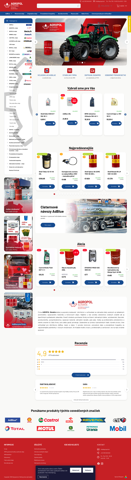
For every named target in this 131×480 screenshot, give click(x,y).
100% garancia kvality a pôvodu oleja (14, 452)
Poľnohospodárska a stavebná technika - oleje (18, 149)
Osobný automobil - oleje (16, 142)
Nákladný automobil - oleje (17, 139)
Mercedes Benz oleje (15, 103)
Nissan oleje (13, 106)
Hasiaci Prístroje (14, 170)
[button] (39, 41)
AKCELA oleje (13, 31)
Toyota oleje (13, 116)
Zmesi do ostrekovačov (16, 167)
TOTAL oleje (12, 80)
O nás (5, 449)
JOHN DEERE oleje (14, 57)
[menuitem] (8, 14)
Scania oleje (13, 110)
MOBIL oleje (12, 60)
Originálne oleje (13, 87)
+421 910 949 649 (105, 453)
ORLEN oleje (12, 67)
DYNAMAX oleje (13, 83)
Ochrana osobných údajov (41, 452)
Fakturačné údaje (9, 460)
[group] (48, 114)
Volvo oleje (12, 113)
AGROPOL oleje (13, 28)
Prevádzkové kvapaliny (16, 154)
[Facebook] (98, 463)
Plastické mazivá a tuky (16, 146)
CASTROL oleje (13, 38)
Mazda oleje (13, 100)
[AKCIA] (47, 258)
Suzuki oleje (13, 123)
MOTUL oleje (12, 64)
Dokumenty (7, 457)
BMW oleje (12, 97)
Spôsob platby (38, 457)
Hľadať (78, 5)
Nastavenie (43, 477)
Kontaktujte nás (8, 463)
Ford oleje (12, 90)
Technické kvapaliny (15, 160)
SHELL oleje (12, 77)
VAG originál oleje (14, 119)
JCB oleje (12, 44)
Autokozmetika (13, 132)
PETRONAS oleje (14, 70)
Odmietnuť (75, 470)
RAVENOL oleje (13, 74)
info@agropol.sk (105, 449)
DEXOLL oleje (13, 47)
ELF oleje (11, 51)
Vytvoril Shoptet (119, 477)
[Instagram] (102, 463)
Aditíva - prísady (14, 129)
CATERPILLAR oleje (14, 41)
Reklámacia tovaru (39, 460)
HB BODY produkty (14, 54)
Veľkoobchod (7, 454)
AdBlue (11, 24)
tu (55, 472)
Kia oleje (12, 126)
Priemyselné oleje (14, 157)
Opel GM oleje (13, 93)
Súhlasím (88, 470)
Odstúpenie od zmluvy (40, 463)
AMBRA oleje (12, 34)
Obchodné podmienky (40, 449)
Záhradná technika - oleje (16, 163)
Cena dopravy (38, 454)
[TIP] (70, 162)
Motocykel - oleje (14, 136)
